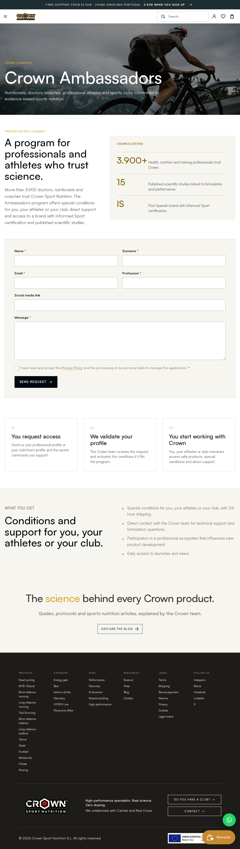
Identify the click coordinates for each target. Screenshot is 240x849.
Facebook (200, 692)
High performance (100, 704)
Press (127, 686)
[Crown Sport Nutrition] (26, 16)
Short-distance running (27, 694)
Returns (163, 698)
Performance (97, 680)
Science (128, 680)
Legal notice (166, 716)
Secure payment (168, 692)
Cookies (163, 710)
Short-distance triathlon (27, 721)
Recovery (59, 698)
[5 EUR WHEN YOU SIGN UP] (190, 4)
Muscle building (98, 698)
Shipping (164, 686)
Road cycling (27, 680)
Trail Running (27, 712)
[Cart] (232, 16)
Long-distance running (27, 704)
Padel (22, 745)
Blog (126, 692)
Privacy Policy (72, 368)
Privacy (163, 704)
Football (23, 751)
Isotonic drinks (62, 692)
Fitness (23, 764)
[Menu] (5, 16)
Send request (35, 382)
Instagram (200, 680)
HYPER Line (61, 704)
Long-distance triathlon (27, 731)
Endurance (95, 692)
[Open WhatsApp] (229, 820)
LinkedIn (199, 698)
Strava (197, 686)
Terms (162, 680)
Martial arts (25, 757)
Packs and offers (63, 710)
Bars (56, 686)
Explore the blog (117, 629)
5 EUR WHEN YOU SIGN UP (164, 4)
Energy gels (61, 680)
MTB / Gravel (27, 686)
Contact (128, 698)
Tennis (22, 739)
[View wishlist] (223, 16)
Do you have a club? (194, 799)
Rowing (23, 770)
